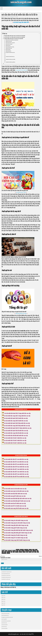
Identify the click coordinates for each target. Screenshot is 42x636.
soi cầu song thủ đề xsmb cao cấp (6, 573)
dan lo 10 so (17, 550)
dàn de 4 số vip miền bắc (26, 549)
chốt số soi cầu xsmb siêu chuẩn (5, 613)
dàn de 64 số (36, 549)
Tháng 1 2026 (3, 604)
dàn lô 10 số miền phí (22, 550)
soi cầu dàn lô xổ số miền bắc (4, 553)
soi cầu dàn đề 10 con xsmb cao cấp (6, 575)
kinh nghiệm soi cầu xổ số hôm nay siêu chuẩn (7, 617)
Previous (3, 556)
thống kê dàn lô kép (8, 553)
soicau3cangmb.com (21, 2)
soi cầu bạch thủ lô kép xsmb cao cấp (6, 577)
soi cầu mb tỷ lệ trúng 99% (15, 16)
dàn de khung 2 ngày (14, 550)
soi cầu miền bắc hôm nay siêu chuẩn (9, 549)
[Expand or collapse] (39, 33)
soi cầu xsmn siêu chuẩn (4, 624)
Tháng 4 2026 (3, 599)
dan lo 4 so (37, 550)
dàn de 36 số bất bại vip (22, 549)
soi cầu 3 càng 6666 (4, 619)
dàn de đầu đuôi (6, 550)
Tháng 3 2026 (3, 601)
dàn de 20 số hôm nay (17, 549)
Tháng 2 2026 (3, 603)
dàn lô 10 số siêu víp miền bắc (27, 550)
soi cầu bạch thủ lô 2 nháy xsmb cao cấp (6, 571)
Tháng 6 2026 (3, 595)
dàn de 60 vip (33, 549)
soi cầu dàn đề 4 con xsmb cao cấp (6, 579)
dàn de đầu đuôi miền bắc (10, 550)
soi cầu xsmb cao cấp (4, 622)
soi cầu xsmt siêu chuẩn (4, 628)
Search (2, 563)
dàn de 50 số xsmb (30, 549)
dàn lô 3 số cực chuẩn (34, 550)
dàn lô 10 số (20, 550)
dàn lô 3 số (31, 550)
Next (40, 556)
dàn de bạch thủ (3, 550)
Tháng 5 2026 (3, 597)
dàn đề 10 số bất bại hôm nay (5, 615)
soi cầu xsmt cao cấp (4, 626)
